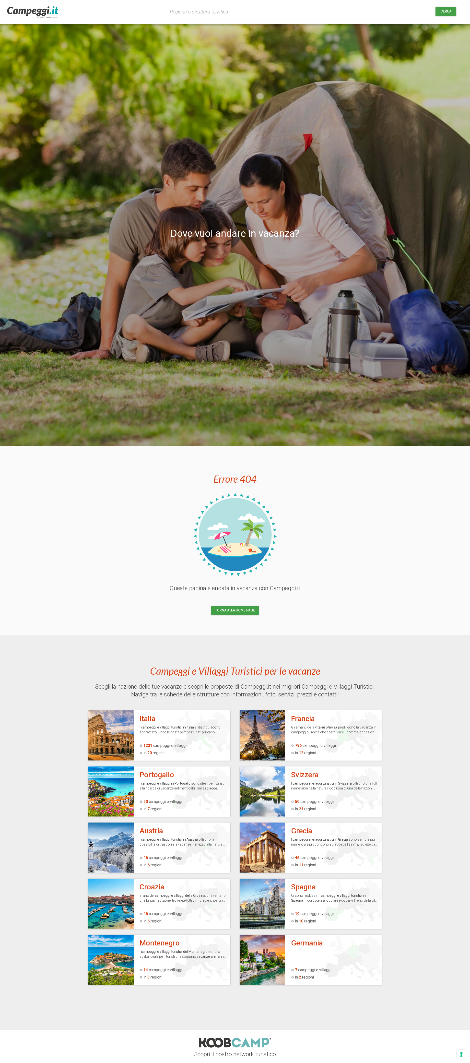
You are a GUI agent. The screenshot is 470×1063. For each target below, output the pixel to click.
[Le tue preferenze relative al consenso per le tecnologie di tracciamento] (461, 1054)
